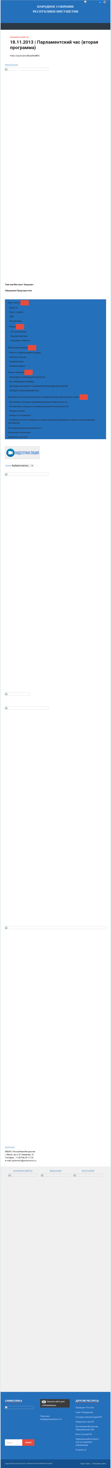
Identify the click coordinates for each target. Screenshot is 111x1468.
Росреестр (81, 1450)
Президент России (85, 1407)
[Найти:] (19, 1442)
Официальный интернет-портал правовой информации (88, 1442)
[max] (100, 2)
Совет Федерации (84, 1412)
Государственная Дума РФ (89, 1417)
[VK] (96, 2)
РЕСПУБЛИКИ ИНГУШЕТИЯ (55, 11)
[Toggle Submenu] (24, 303)
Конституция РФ (84, 1434)
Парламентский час (19, 37)
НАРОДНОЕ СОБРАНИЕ (55, 6)
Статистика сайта (99, 1464)
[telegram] (92, 2)
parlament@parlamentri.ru (24, 1160)
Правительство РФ (85, 1422)
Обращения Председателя (18, 290)
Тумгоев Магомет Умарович (19, 284)
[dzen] (104, 2)
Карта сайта (85, 1464)
